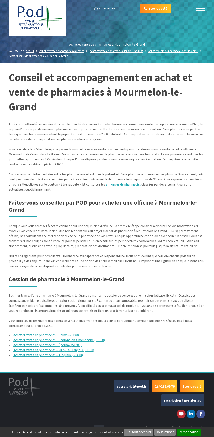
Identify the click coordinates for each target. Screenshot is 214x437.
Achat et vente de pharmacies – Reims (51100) (46, 335)
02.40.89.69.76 (164, 386)
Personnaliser (189, 432)
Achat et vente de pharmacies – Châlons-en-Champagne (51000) (59, 340)
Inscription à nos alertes (182, 400)
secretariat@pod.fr (131, 386)
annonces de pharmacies (123, 184)
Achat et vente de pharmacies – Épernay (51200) (47, 345)
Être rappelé (191, 386)
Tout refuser (165, 432)
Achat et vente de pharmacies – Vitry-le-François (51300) (53, 350)
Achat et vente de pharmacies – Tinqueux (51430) (48, 355)
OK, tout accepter (138, 432)
